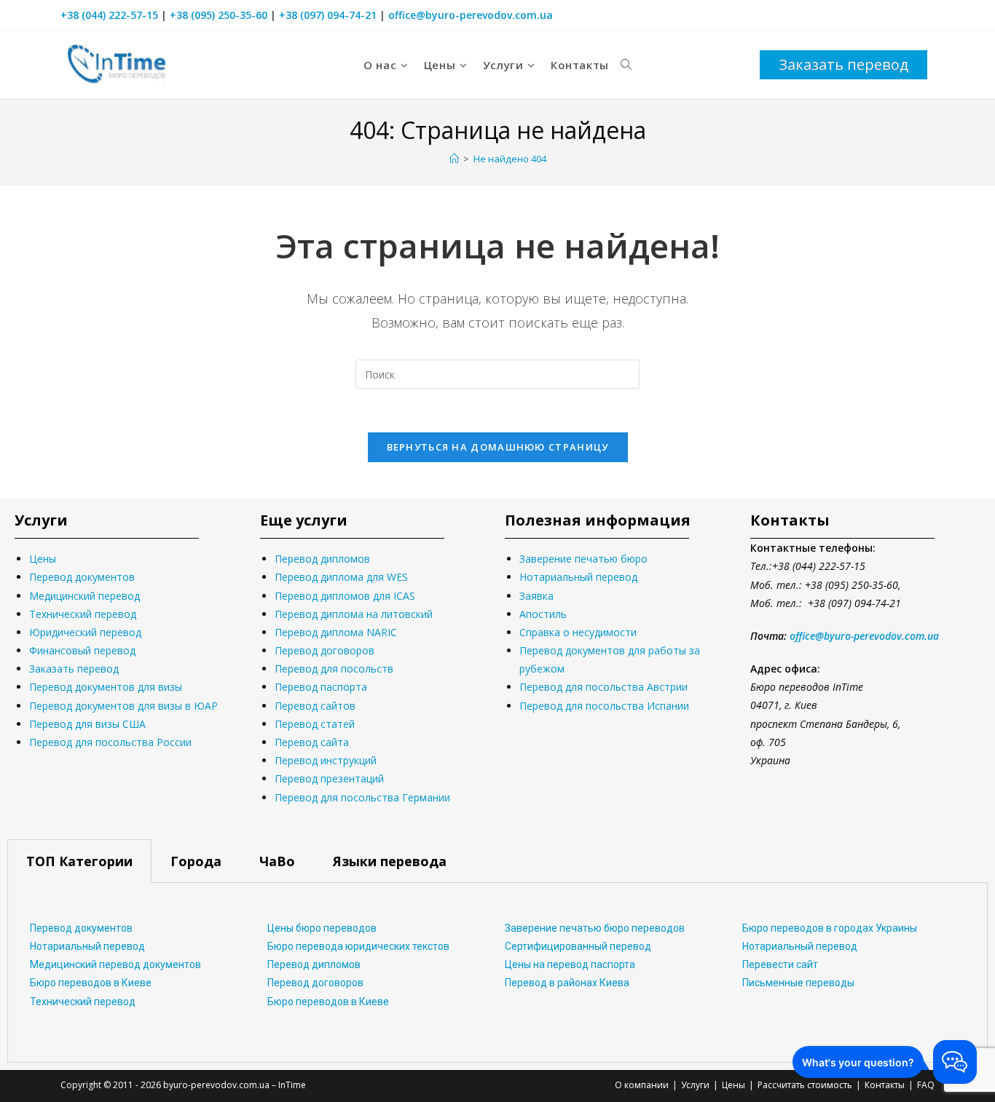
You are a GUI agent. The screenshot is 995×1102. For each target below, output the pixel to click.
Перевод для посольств (334, 668)
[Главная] (454, 158)
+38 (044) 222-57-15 (109, 15)
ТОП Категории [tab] (79, 861)
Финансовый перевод (82, 650)
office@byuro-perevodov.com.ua (470, 15)
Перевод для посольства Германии (362, 797)
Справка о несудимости (578, 632)
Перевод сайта (312, 742)
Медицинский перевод (84, 596)
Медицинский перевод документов (115, 964)
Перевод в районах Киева (567, 982)
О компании (642, 1085)
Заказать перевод (74, 668)
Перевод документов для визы (105, 687)
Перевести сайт (780, 964)
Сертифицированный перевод (578, 946)
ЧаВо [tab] (277, 861)
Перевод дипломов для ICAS (345, 596)
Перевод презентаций (329, 778)
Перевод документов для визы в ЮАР (123, 706)
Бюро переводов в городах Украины (829, 928)
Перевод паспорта (321, 687)
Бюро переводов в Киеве (91, 982)
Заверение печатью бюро (583, 559)
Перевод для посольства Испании (604, 706)
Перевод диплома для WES (341, 577)
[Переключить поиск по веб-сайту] (626, 65)
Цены (42, 559)
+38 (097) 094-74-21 (328, 15)
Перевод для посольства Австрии (603, 687)
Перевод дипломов (322, 559)
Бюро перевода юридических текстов (358, 946)
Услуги (695, 1085)
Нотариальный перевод (578, 577)
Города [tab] (195, 861)
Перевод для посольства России (110, 742)
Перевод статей (315, 724)
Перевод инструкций (326, 760)
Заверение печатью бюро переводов (595, 928)
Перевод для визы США (87, 724)
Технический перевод (82, 614)
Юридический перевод (85, 632)
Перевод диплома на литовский (354, 614)
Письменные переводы (798, 982)
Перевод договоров (324, 650)
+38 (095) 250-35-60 (218, 15)
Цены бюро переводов (322, 928)
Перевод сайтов (315, 706)
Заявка (536, 596)
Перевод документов (82, 577)
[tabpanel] (497, 973)
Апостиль (543, 614)
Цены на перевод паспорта (570, 964)
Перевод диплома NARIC (336, 632)
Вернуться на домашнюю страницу (498, 446)
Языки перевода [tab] (390, 861)
